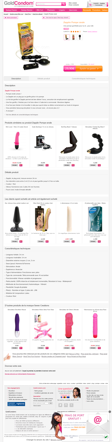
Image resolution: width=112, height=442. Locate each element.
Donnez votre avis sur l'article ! (20, 374)
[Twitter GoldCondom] (60, 405)
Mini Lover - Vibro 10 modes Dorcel (17, 127)
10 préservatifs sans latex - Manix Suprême (95, 204)
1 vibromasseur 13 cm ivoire (69, 203)
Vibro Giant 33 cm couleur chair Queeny (43, 204)
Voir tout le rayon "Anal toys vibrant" (57, 17)
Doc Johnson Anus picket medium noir (17, 203)
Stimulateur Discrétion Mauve (17, 310)
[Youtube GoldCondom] (66, 405)
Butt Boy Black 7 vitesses (69, 127)
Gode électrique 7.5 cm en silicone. (43, 127)
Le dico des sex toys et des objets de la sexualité (95, 396)
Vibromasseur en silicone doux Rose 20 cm (95, 310)
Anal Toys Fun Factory (31, 357)
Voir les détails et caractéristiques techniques (22, 115)
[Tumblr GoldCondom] (71, 405)
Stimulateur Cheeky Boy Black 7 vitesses (95, 127)
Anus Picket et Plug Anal (76, 357)
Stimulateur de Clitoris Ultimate (69, 310)
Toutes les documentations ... (95, 399)
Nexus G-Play (74, 354)
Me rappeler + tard (84, 440)
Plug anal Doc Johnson (90, 354)
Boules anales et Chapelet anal (54, 357)
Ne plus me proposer (97, 440)
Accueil (6, 14)
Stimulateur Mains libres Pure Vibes (43, 310)
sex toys (24, 434)
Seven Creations (92, 31)
